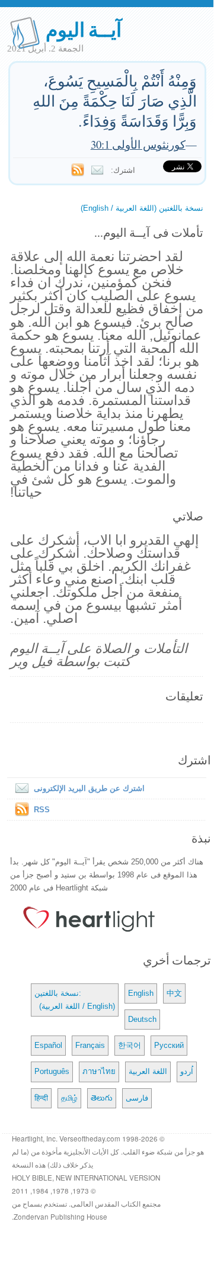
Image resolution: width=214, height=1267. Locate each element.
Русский (169, 1045)
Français (90, 1045)
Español (48, 1045)
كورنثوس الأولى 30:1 (138, 144)
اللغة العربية (148, 1071)
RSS (42, 809)
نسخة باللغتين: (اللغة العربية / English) (74, 1000)
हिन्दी (41, 1098)
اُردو (186, 1071)
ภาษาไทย (99, 1071)
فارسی (137, 1098)
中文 (174, 993)
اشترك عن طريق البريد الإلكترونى (89, 788)
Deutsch (142, 1019)
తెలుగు (102, 1098)
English (141, 993)
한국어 (129, 1045)
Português (51, 1071)
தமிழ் (69, 1098)
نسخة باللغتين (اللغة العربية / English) (142, 208)
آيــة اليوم (84, 29)
